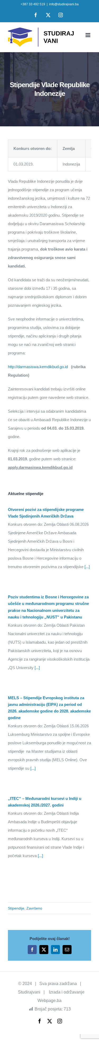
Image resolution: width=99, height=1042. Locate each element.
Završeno (34, 908)
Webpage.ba (49, 1000)
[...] (86, 566)
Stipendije (16, 908)
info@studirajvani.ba (64, 4)
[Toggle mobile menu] (88, 35)
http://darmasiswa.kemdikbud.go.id (38, 366)
